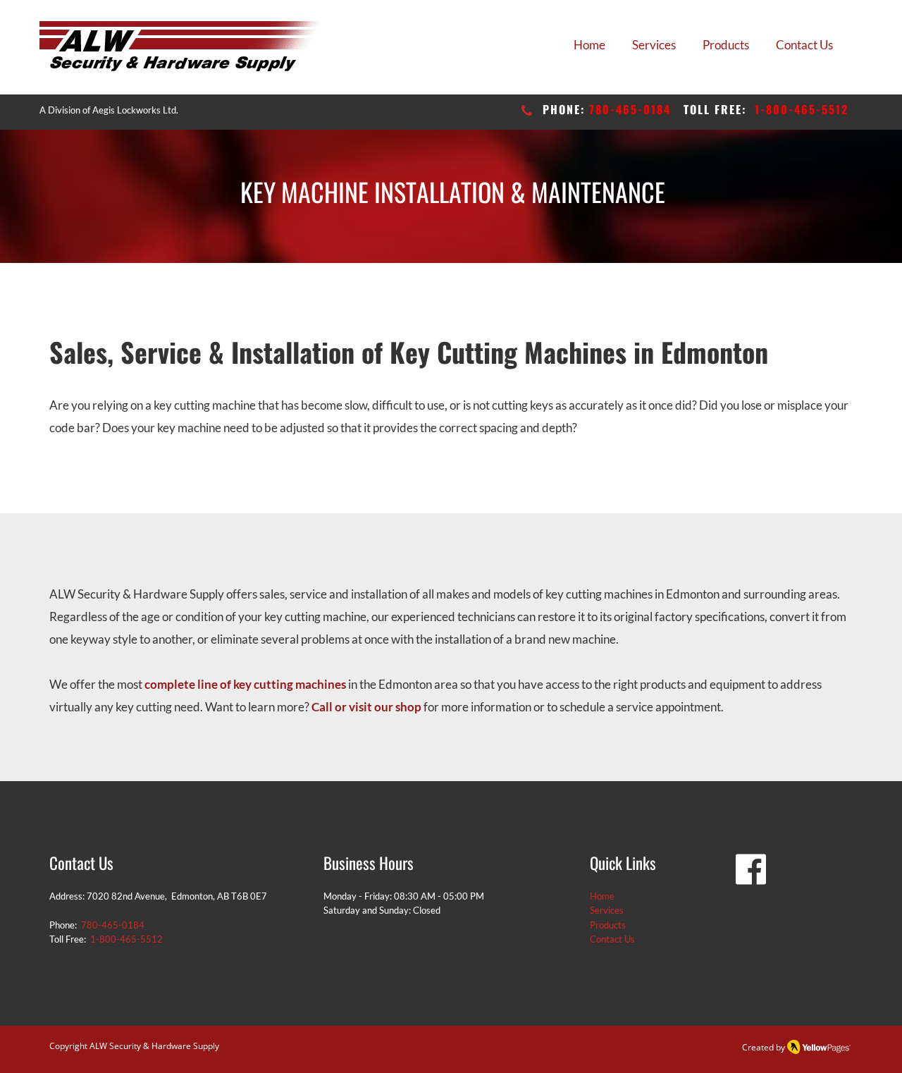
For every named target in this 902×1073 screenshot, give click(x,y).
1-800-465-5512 (801, 109)
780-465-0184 (630, 109)
